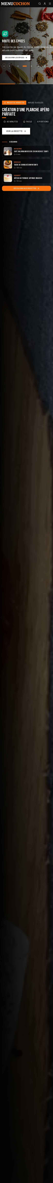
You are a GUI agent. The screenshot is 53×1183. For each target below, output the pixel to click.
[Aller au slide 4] (38, 66)
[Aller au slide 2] (25, 66)
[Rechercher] (40, 4)
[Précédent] (4, 66)
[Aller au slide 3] (31, 66)
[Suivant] (10, 66)
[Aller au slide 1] (18, 66)
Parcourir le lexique (14, 58)
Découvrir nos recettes (25, 188)
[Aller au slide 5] (45, 66)
